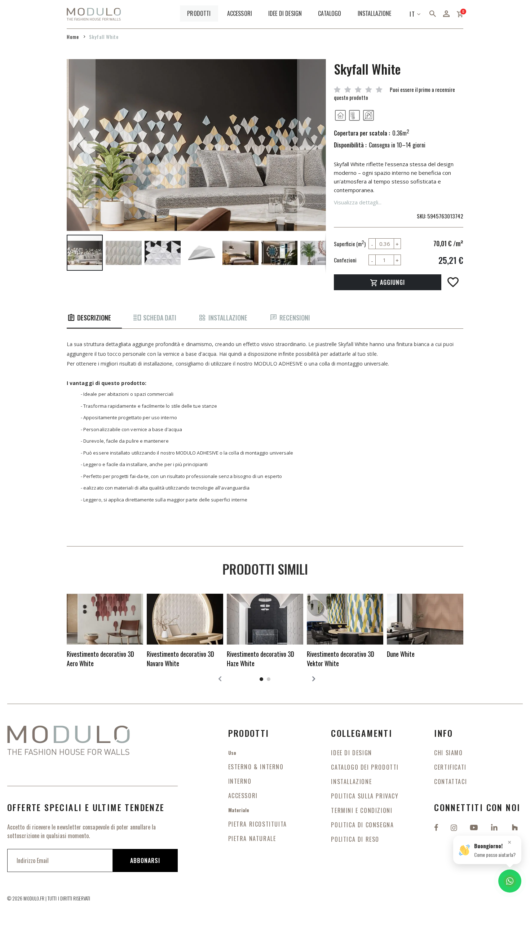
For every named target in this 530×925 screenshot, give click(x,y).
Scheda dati (159, 317)
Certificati (450, 767)
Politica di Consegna (362, 824)
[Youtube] (475, 827)
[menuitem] (199, 13)
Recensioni (294, 317)
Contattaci (450, 781)
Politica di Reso (355, 839)
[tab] (94, 318)
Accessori (243, 795)
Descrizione (94, 317)
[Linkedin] (495, 827)
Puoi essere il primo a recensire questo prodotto (394, 93)
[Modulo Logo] (94, 14)
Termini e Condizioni (361, 810)
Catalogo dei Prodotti (365, 767)
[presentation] (312, 678)
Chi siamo (448, 752)
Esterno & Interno (256, 766)
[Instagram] (455, 827)
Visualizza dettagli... (357, 202)
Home (73, 36)
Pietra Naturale (252, 838)
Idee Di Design (351, 752)
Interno (240, 781)
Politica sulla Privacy (364, 796)
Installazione (227, 317)
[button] (81, 145)
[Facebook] (437, 827)
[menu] (290, 14)
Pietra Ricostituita (257, 824)
